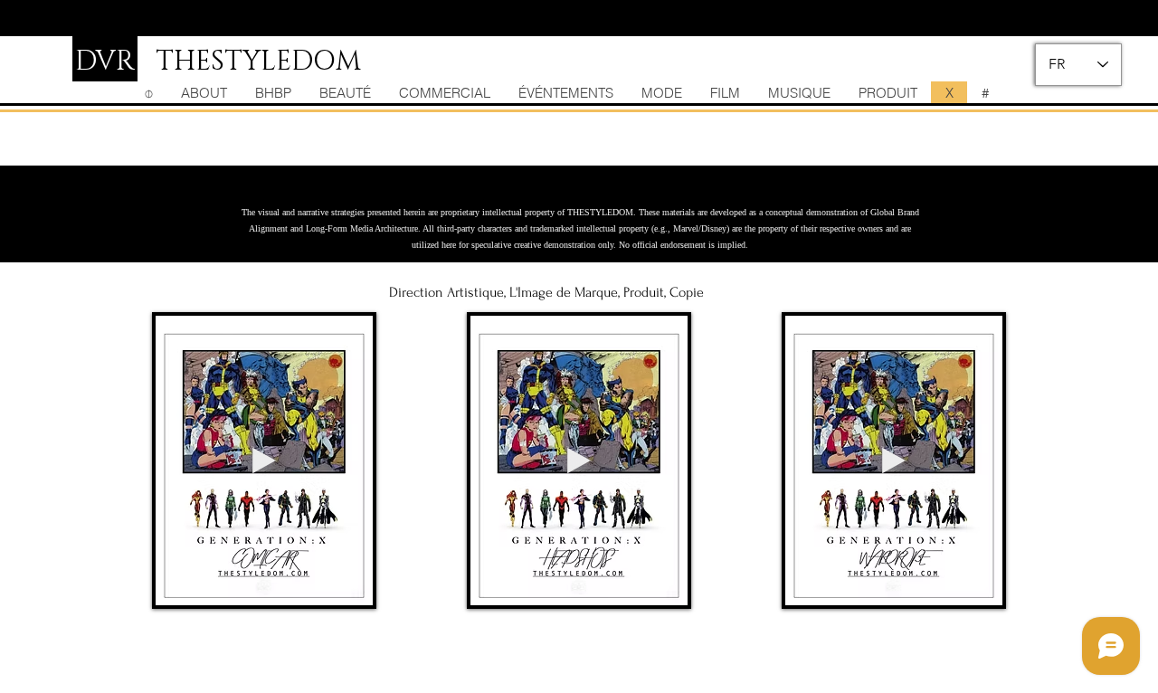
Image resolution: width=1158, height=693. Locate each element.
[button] (350, 585)
